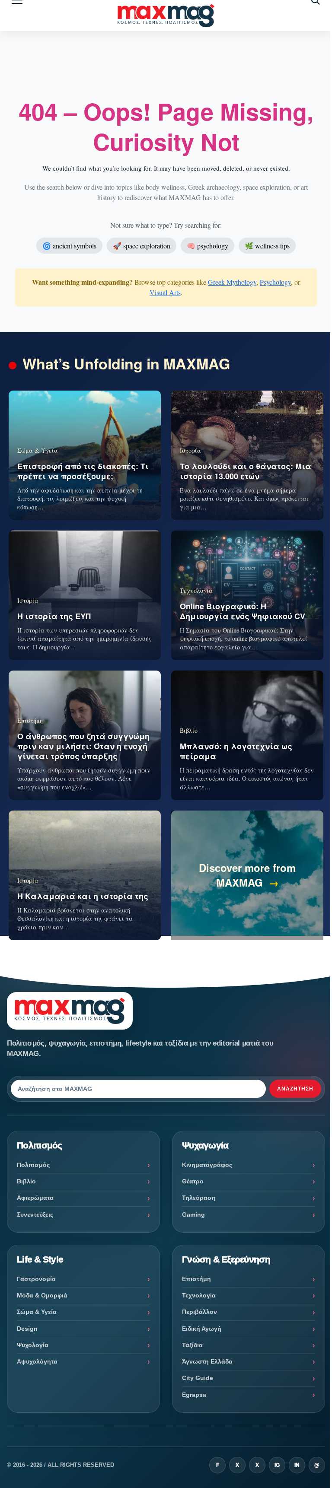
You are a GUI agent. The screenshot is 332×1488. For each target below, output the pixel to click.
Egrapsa (194, 1394)
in (297, 1465)
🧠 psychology (207, 245)
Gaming (193, 1214)
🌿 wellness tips (267, 245)
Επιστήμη (196, 1278)
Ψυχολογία (32, 1345)
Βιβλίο (26, 1181)
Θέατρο (193, 1181)
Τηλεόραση (199, 1197)
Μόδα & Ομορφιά (42, 1295)
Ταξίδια (192, 1345)
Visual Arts (165, 292)
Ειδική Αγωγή (201, 1328)
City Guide (197, 1377)
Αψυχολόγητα (37, 1361)
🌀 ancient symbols (69, 245)
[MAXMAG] (166, 15)
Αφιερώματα (35, 1197)
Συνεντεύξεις (35, 1214)
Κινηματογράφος (207, 1164)
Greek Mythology (232, 281)
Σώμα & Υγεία (37, 1311)
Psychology (275, 281)
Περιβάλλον (199, 1311)
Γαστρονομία (36, 1278)
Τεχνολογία (199, 1295)
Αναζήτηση (295, 1089)
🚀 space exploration (141, 245)
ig (277, 1465)
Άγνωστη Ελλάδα (207, 1361)
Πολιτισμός (33, 1164)
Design (27, 1328)
